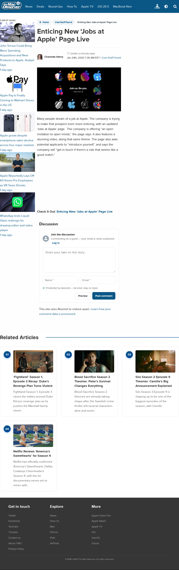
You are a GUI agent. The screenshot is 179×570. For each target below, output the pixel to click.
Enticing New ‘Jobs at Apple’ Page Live (85, 211)
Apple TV (87, 6)
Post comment (103, 296)
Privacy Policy (16, 549)
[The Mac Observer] (11, 6)
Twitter (12, 515)
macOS (96, 538)
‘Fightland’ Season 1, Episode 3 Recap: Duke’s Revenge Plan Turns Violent (32, 381)
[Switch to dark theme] (166, 6)
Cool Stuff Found (63, 22)
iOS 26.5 (103, 6)
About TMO (15, 543)
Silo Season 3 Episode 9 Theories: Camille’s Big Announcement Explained (153, 381)
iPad (52, 538)
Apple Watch (99, 521)
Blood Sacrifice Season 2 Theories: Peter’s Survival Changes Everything (92, 381)
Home (46, 22)
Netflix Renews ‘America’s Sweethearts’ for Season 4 (32, 453)
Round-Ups (55, 6)
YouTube (13, 526)
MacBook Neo (122, 6)
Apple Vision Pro (101, 515)
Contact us (14, 538)
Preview (83, 296)
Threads (13, 532)
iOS (94, 532)
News (29, 6)
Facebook (14, 521)
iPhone (54, 532)
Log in (56, 243)
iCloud (95, 543)
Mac (52, 526)
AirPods (54, 543)
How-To (72, 6)
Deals (40, 6)
